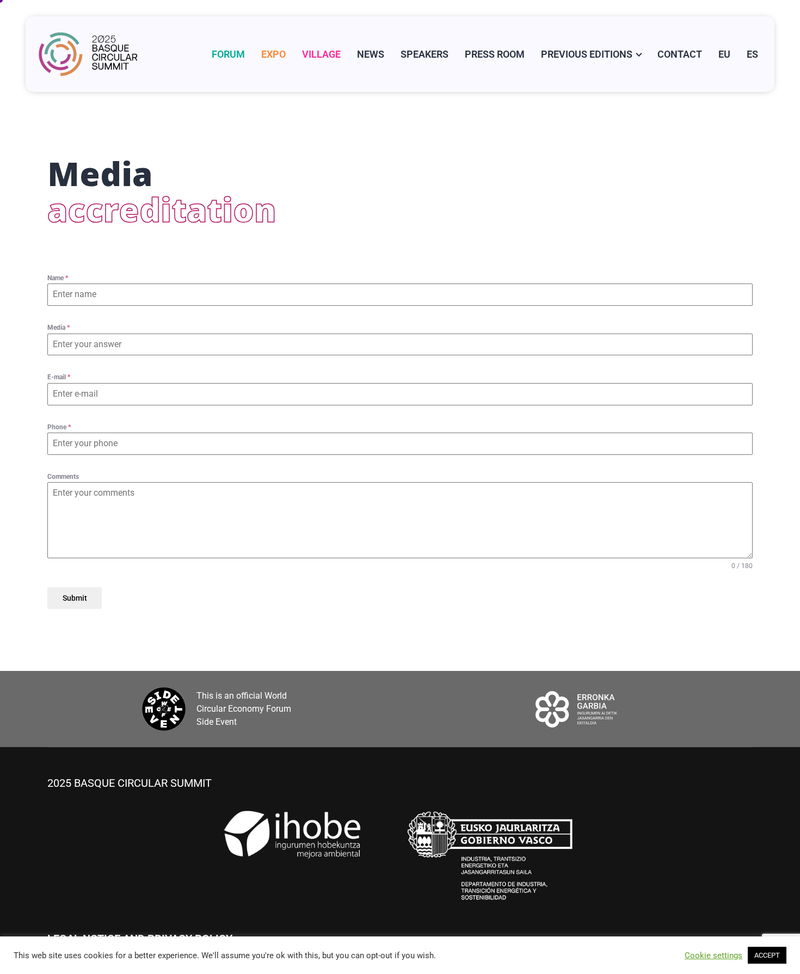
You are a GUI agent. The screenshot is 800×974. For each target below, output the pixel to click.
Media (58, 327)
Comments (63, 476)
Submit (75, 598)
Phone (59, 427)
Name (57, 278)
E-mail (58, 377)
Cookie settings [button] (713, 955)
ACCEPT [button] (767, 955)
